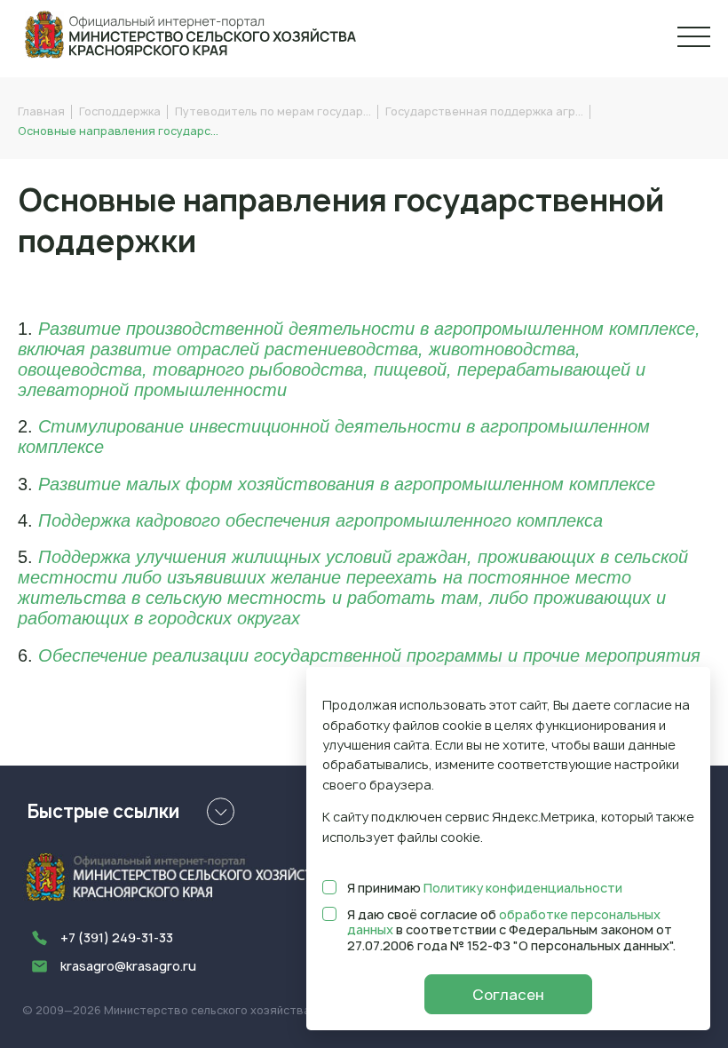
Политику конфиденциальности (522, 887)
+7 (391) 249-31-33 (116, 937)
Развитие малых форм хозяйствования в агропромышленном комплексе (346, 484)
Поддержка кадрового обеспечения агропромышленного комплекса (320, 520)
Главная (41, 111)
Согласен (508, 994)
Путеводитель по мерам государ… (273, 111)
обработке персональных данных (504, 922)
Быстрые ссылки (103, 811)
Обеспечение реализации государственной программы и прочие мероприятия (369, 655)
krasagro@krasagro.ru (128, 965)
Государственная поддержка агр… (484, 111)
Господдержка (120, 111)
